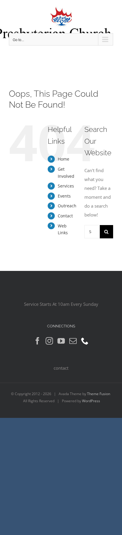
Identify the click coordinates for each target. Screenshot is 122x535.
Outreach (67, 205)
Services (66, 186)
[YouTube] (61, 341)
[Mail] (73, 341)
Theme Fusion (98, 393)
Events (64, 196)
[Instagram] (49, 341)
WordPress (91, 400)
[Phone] (85, 341)
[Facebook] (37, 341)
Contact (65, 216)
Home (63, 159)
